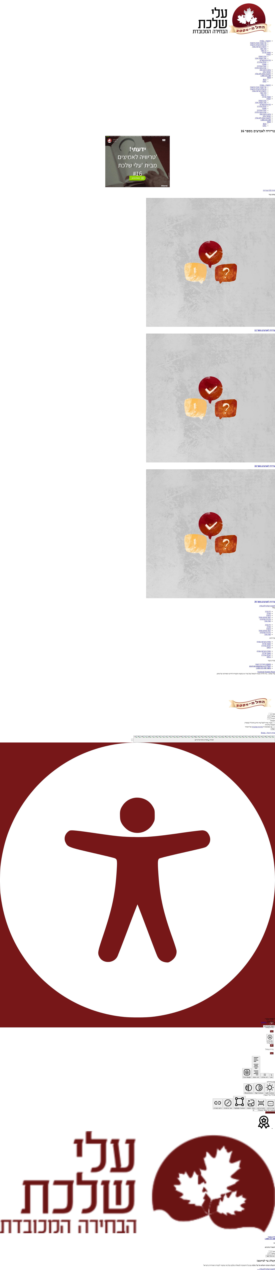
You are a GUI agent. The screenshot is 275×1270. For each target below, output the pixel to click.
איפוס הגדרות (270, 1112)
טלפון (273, 716)
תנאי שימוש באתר (265, 617)
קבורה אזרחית (261, 66)
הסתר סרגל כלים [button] (269, 1026)
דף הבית (268, 611)
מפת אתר (267, 621)
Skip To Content (269, 1110)
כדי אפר (263, 50)
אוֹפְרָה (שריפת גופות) (264, 642)
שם (273, 714)
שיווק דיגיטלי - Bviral (268, 733)
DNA (269, 647)
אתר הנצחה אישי (260, 58)
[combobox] (204, 739)
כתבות (268, 615)
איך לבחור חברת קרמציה (258, 43)
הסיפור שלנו (267, 72)
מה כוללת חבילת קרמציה (258, 45)
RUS (264, 79)
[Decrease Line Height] (271, 1053)
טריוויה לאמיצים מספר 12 (264, 330)
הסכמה (272, 721)
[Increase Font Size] (271, 1023)
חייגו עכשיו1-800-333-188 (270, 1238)
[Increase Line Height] (271, 1045)
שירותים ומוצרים (265, 60)
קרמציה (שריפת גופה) (259, 47)
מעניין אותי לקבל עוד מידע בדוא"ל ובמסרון (258, 723)
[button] (132, 740)
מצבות (264, 64)
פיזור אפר (263, 49)
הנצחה (268, 54)
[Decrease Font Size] (271, 1031)
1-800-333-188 (265, 76)
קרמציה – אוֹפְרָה (265, 41)
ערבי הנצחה (262, 56)
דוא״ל (273, 718)
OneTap (263, 1022)
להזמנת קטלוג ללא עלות (263, 74)
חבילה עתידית (261, 62)
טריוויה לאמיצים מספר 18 (264, 466)
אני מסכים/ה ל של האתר (258, 727)
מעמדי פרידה (266, 52)
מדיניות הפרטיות (265, 619)
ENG (264, 81)
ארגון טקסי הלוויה (260, 68)
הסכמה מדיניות (270, 725)
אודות (269, 613)
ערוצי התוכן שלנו (265, 70)
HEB (269, 78)
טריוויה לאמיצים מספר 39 (264, 602)
